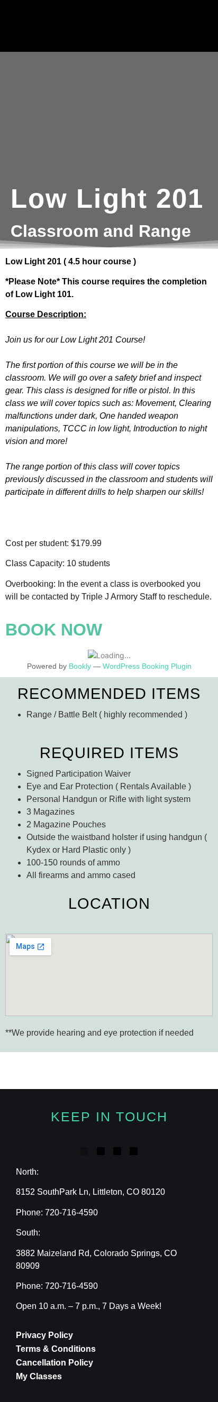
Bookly (80, 666)
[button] (66, 26)
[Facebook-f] (84, 1151)
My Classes (39, 1376)
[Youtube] (117, 1151)
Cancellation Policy (54, 1362)
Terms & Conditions (56, 1348)
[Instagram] (101, 1151)
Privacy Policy (44, 1335)
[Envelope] (134, 1151)
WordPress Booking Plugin (147, 666)
